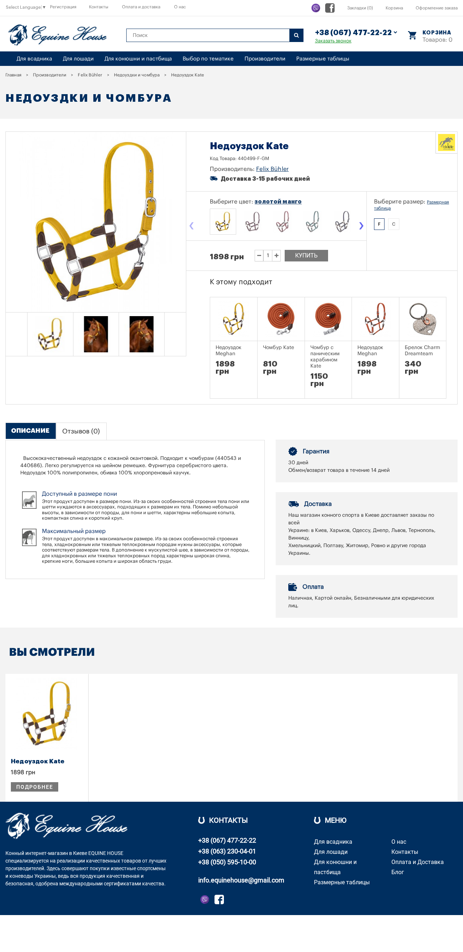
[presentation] (191, 226)
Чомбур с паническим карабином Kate (325, 357)
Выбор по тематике (208, 59)
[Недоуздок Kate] (50, 334)
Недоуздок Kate (37, 761)
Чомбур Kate (278, 347)
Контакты (98, 7)
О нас (180, 7)
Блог (397, 872)
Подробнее (34, 787)
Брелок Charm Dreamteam (422, 350)
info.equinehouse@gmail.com (241, 880)
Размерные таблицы (322, 59)
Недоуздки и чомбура (137, 75)
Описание (30, 431)
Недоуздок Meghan (228, 350)
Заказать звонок (333, 40)
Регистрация (63, 7)
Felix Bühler (90, 75)
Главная (13, 75)
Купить (306, 255)
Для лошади (78, 59)
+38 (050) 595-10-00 (227, 862)
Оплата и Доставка (417, 862)
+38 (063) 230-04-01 (227, 851)
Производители (265, 59)
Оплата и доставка (141, 7)
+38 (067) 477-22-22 (227, 840)
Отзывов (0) (81, 431)
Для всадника (34, 59)
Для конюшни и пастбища (138, 59)
